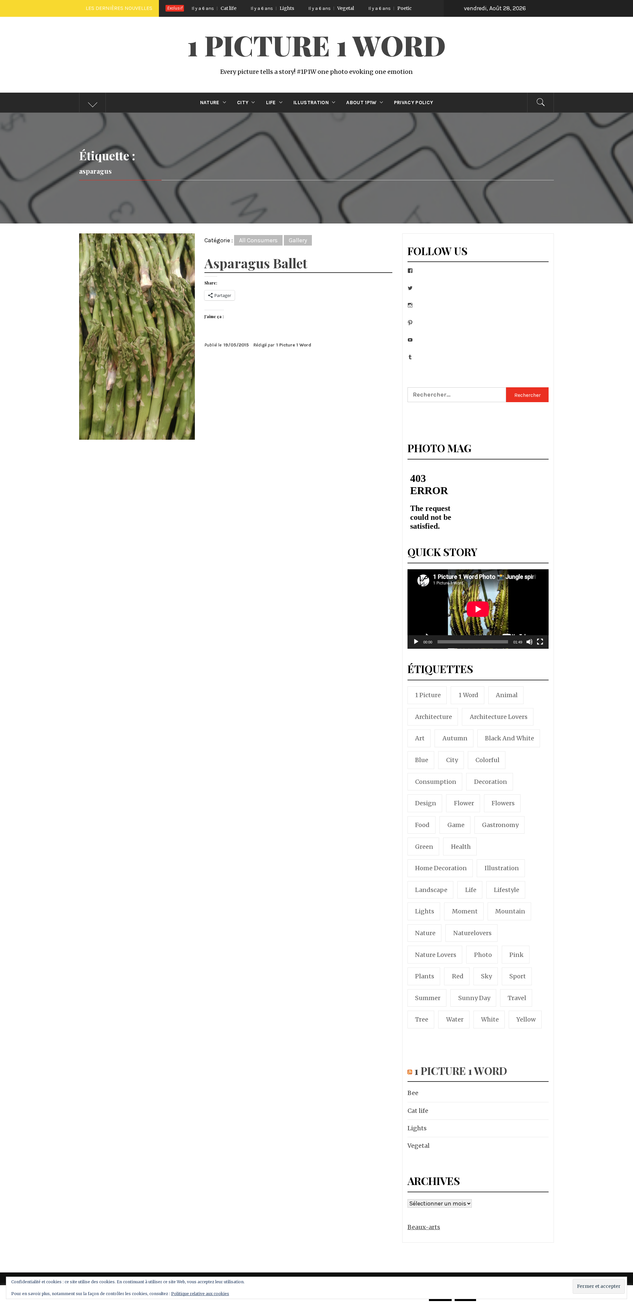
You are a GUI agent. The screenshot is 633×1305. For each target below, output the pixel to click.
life (470, 890)
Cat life (417, 1110)
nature (425, 933)
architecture (433, 717)
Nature (210, 102)
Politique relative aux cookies (200, 1293)
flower (464, 803)
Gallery (298, 240)
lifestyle (506, 890)
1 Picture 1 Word (316, 44)
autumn (454, 738)
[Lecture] (416, 645)
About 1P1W (361, 102)
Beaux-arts (423, 1227)
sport (517, 976)
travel (517, 998)
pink (516, 955)
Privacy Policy (413, 102)
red (458, 976)
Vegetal (271, 8)
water (455, 1019)
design (425, 803)
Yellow (526, 1019)
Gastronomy (500, 825)
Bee (412, 1093)
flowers (503, 803)
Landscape (431, 890)
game (456, 825)
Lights (212, 8)
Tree (421, 1019)
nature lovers (435, 955)
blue (421, 760)
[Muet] (529, 645)
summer (427, 998)
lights (424, 911)
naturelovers (472, 933)
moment (465, 911)
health (461, 846)
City (242, 102)
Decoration (490, 782)
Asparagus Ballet (255, 263)
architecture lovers (499, 717)
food (422, 825)
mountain (510, 911)
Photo (483, 955)
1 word (468, 695)
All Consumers (258, 240)
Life (271, 102)
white (490, 1019)
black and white (509, 738)
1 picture (428, 695)
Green (424, 846)
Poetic (329, 8)
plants (424, 976)
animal (507, 695)
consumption (435, 782)
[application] (478, 609)
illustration (502, 868)
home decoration (441, 868)
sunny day (474, 998)
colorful (487, 760)
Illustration (311, 102)
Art (420, 738)
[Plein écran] (540, 645)
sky (486, 976)
